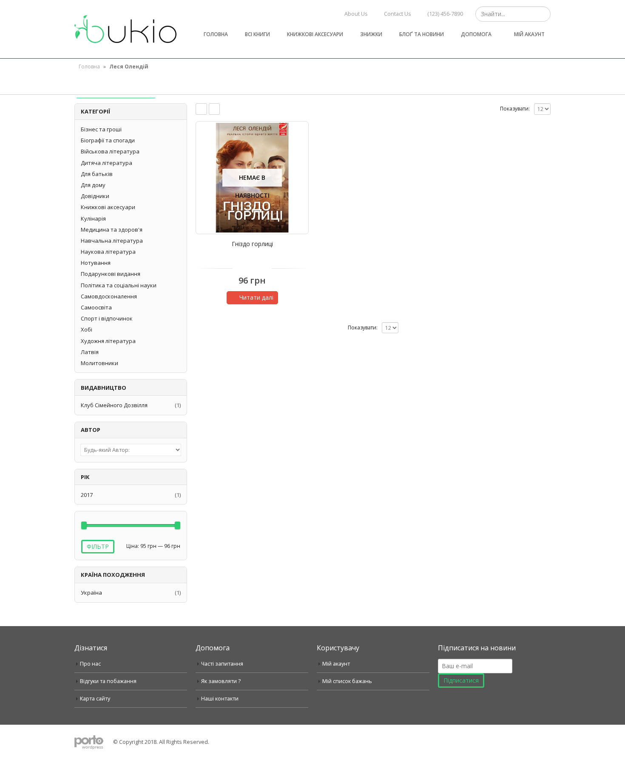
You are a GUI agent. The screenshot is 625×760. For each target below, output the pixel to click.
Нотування (96, 263)
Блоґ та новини (421, 34)
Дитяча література (106, 163)
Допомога (476, 34)
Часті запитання (222, 663)
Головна (216, 34)
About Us (356, 13)
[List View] (214, 109)
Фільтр (98, 546)
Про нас (90, 663)
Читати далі (256, 297)
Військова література (110, 151)
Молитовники (99, 363)
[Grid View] (201, 109)
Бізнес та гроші (101, 129)
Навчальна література (112, 240)
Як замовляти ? (221, 681)
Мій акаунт (529, 34)
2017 (87, 495)
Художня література (108, 341)
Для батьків (97, 174)
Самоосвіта (96, 307)
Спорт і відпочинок (107, 318)
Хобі (86, 329)
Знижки (371, 34)
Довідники (95, 196)
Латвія (90, 352)
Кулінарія (93, 218)
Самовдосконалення (109, 296)
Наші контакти (220, 698)
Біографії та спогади (108, 140)
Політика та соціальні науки (118, 285)
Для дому (93, 185)
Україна (91, 592)
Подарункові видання (110, 274)
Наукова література (108, 251)
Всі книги (257, 34)
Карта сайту (95, 698)
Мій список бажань (347, 681)
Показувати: (515, 108)
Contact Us (397, 13)
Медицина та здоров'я (111, 229)
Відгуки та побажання (108, 681)
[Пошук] (543, 14)
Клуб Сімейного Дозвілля (114, 405)
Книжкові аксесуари (315, 34)
